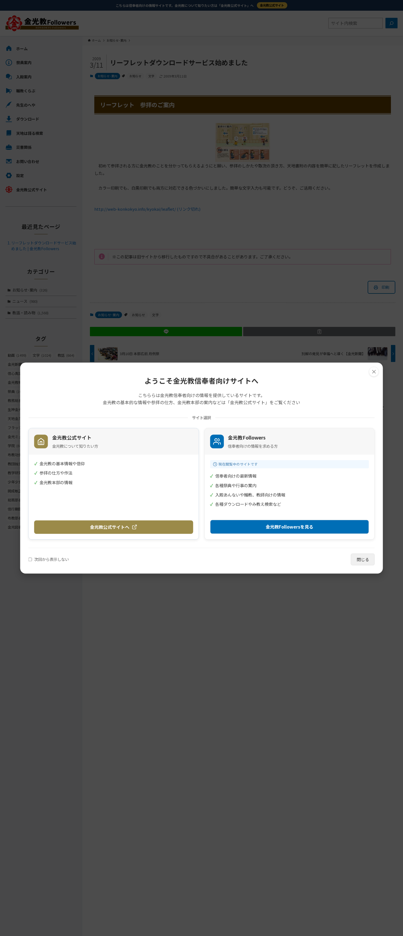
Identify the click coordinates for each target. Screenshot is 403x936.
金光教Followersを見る (289, 526)
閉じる (363, 559)
